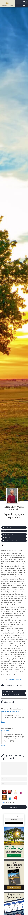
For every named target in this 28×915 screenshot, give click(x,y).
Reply (3, 722)
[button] (24, 5)
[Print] (3, 545)
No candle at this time (10, 802)
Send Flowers (8, 537)
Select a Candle (7, 788)
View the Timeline (9, 691)
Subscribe (14, 823)
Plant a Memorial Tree (11, 540)
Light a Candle (8, 527)
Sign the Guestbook (8, 534)
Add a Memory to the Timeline (10, 531)
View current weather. (15, 679)
